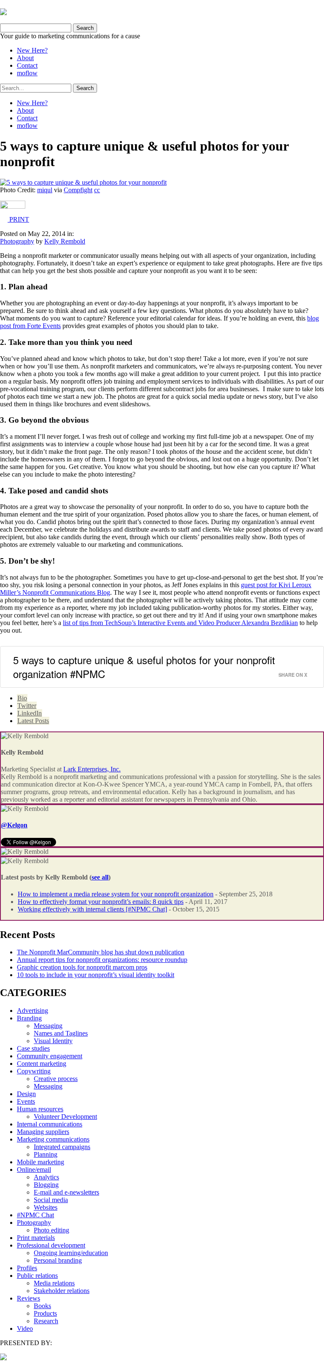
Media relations (54, 1283)
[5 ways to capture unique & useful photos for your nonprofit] (83, 182)
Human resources (40, 1109)
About (25, 57)
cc (97, 189)
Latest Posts (33, 720)
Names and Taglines (61, 1033)
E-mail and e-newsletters (66, 1192)
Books (42, 1305)
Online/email (34, 1169)
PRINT (18, 219)
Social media (51, 1199)
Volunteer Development (65, 1116)
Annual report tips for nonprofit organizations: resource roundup (102, 959)
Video (25, 1328)
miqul (44, 189)
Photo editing (51, 1230)
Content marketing (41, 1063)
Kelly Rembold (64, 241)
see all (100, 877)
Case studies (33, 1048)
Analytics (46, 1177)
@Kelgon (14, 825)
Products (45, 1313)
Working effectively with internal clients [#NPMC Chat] (92, 909)
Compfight (78, 189)
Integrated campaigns (62, 1146)
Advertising (32, 1010)
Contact (27, 65)
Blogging (46, 1184)
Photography (17, 241)
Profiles (27, 1268)
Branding (29, 1018)
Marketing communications (53, 1139)
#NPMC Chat (35, 1215)
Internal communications (49, 1124)
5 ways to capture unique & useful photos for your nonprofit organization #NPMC (144, 666)
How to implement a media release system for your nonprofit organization (115, 894)
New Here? (32, 50)
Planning (45, 1154)
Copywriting (34, 1071)
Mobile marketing (40, 1162)
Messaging (48, 1025)
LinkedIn (29, 713)
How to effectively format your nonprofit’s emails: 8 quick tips (101, 901)
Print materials (36, 1237)
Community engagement (49, 1056)
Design (26, 1093)
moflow (27, 73)
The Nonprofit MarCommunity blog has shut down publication (100, 952)
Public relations (37, 1275)
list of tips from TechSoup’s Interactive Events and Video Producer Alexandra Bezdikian (180, 622)
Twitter (26, 705)
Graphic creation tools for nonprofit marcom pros (82, 967)
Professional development (51, 1245)
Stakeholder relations (61, 1290)
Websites (45, 1207)
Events (26, 1101)
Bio (22, 698)
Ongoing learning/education (71, 1252)
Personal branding (58, 1260)
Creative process (56, 1078)
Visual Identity (53, 1040)
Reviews (28, 1298)
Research (46, 1321)
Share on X (292, 674)
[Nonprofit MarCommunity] (3, 11)
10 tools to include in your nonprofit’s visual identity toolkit (95, 974)
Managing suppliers (43, 1131)
